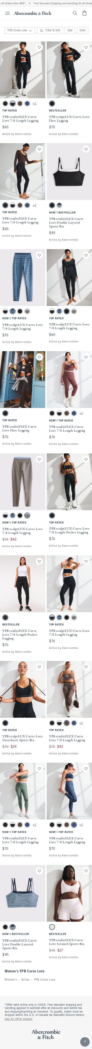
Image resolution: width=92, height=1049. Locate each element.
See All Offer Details (19, 1019)
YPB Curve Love (44, 979)
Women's (11, 979)
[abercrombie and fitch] (32, 13)
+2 (34, 103)
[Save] (39, 47)
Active (25, 979)
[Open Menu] (5, 13)
